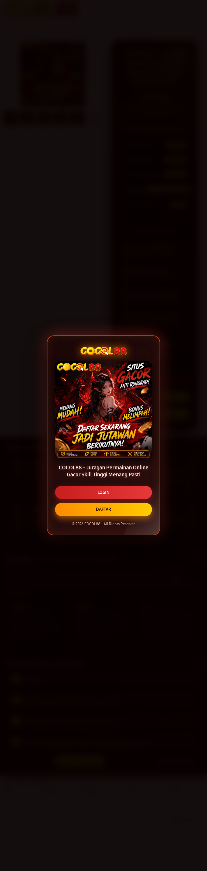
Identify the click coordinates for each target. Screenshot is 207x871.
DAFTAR (103, 509)
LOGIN (103, 492)
